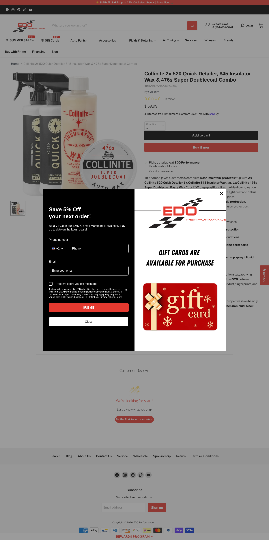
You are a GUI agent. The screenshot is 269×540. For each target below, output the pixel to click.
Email (52, 261)
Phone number (58, 239)
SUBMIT (88, 307)
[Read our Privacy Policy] (126, 289)
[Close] (221, 193)
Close (89, 321)
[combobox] (57, 248)
